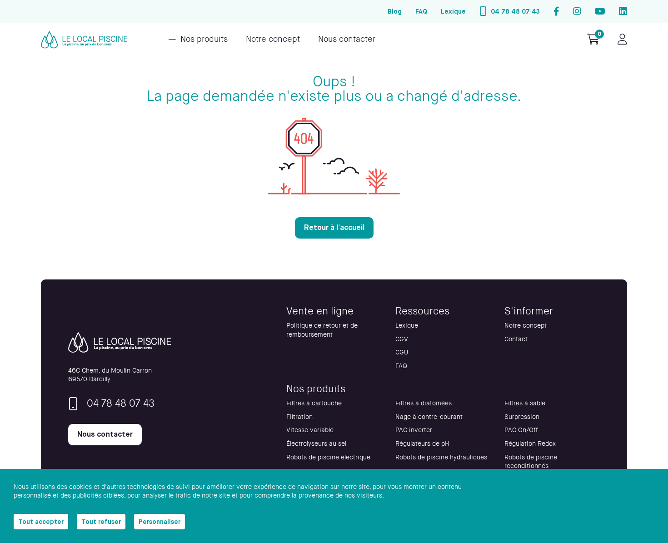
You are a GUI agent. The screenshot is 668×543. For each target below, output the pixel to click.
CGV (401, 339)
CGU (401, 352)
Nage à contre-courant (429, 417)
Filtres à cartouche (314, 403)
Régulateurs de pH (422, 444)
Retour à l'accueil (334, 227)
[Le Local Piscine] (84, 40)
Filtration (299, 417)
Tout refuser (101, 522)
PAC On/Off (521, 430)
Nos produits (204, 39)
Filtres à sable (524, 403)
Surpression (521, 417)
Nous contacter (346, 39)
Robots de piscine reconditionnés (530, 461)
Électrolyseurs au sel (316, 444)
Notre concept (273, 39)
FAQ (421, 11)
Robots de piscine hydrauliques (441, 457)
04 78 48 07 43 (515, 11)
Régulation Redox (530, 444)
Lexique (453, 11)
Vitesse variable (310, 430)
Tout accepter (41, 522)
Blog (395, 11)
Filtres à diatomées (423, 403)
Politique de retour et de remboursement (322, 330)
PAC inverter (413, 430)
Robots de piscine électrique (328, 457)
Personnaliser (159, 522)
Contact (516, 339)
